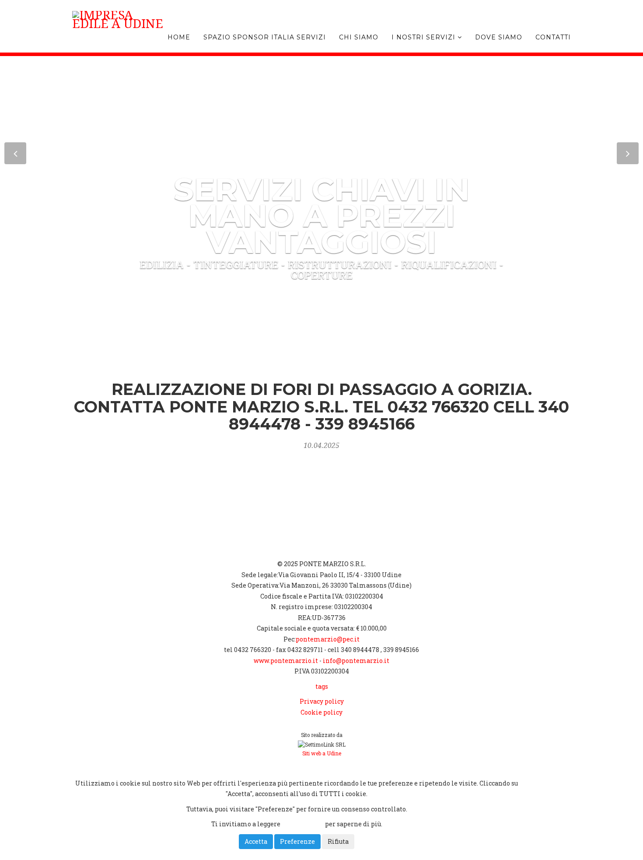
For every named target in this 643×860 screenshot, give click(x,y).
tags (321, 686)
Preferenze (297, 841)
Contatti (553, 37)
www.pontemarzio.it (286, 660)
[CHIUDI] (94, 768)
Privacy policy (322, 701)
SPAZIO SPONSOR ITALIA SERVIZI (264, 37)
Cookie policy (321, 712)
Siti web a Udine (321, 753)
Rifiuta (338, 841)
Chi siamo (358, 37)
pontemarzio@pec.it (328, 639)
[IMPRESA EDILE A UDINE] (150, 15)
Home (179, 37)
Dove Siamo (498, 37)
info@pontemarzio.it (356, 660)
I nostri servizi (424, 37)
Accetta (256, 841)
